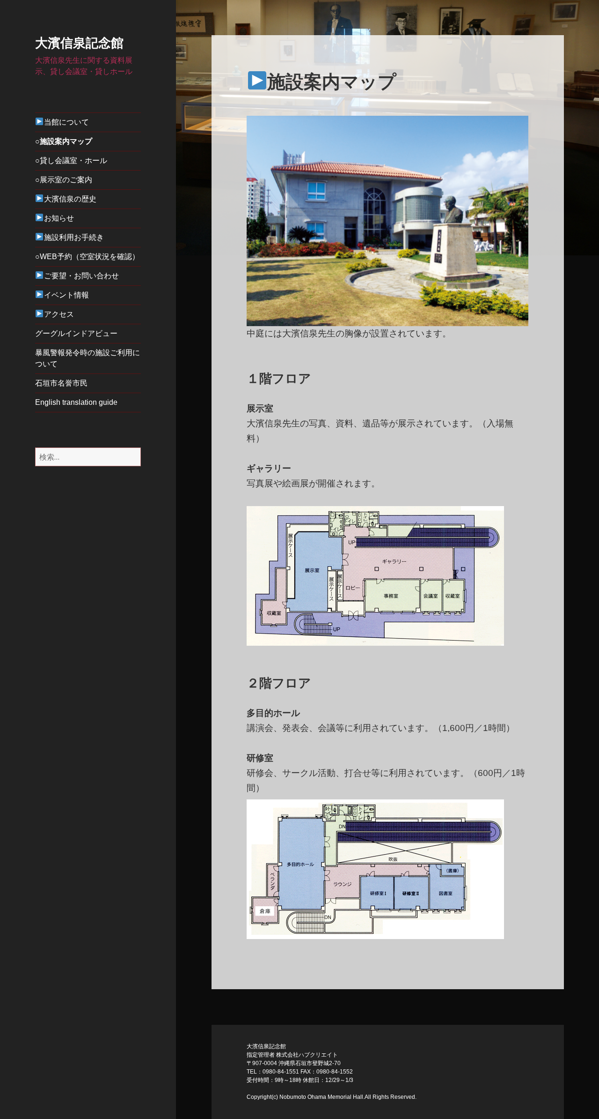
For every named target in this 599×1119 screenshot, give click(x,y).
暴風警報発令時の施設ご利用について (87, 358)
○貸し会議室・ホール (71, 160)
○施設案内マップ (63, 141)
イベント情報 (66, 295)
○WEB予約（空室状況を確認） (87, 257)
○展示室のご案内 (63, 180)
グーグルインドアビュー (76, 333)
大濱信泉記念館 (79, 43)
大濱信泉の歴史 (70, 199)
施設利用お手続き (74, 237)
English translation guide (76, 402)
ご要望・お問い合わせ (81, 276)
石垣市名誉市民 (61, 383)
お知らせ (59, 218)
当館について (66, 122)
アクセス (59, 314)
